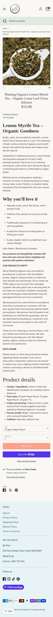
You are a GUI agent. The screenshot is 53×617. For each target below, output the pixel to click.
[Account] (40, 8)
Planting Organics (11, 114)
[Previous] (4, 88)
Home (5, 28)
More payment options (26, 461)
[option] (26, 61)
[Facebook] (4, 579)
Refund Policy (10, 526)
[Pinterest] (18, 579)
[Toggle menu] (4, 9)
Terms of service (11, 531)
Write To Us (8, 556)
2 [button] (28, 87)
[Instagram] (9, 579)
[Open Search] (4, 21)
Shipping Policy (11, 522)
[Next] (49, 88)
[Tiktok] (13, 579)
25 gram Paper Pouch (15, 429)
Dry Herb (10, 117)
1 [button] (25, 87)
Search (6, 513)
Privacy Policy (10, 517)
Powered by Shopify (38, 610)
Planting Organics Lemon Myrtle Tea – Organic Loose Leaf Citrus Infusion (26, 33)
